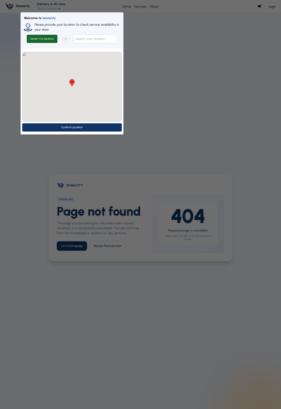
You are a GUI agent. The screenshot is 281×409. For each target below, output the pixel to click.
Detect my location (42, 38)
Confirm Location (72, 127)
